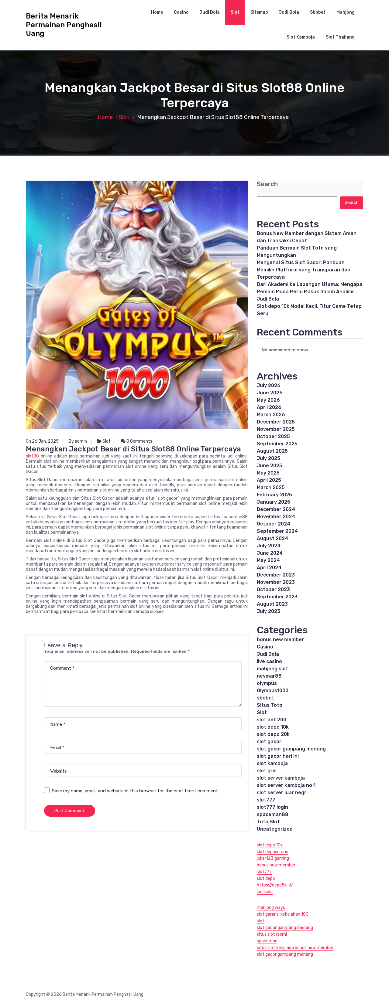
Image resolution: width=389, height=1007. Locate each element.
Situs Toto (269, 705)
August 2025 (272, 451)
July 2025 (268, 458)
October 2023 (273, 589)
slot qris (267, 771)
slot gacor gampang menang (291, 749)
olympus (267, 683)
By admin (78, 441)
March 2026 (271, 414)
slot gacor (269, 741)
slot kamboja (272, 763)
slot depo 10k (273, 727)
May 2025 (268, 473)
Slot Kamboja (301, 37)
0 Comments (139, 441)
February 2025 (274, 495)
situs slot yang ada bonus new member (295, 947)
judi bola (265, 891)
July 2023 (268, 611)
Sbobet (317, 12)
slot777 (266, 800)
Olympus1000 (272, 690)
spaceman (267, 941)
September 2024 (277, 531)
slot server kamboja (281, 778)
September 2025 (277, 444)
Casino (181, 12)
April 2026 (269, 407)
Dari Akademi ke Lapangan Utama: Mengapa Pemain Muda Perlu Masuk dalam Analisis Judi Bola (309, 291)
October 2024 (273, 524)
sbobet (265, 698)
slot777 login (272, 807)
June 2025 (269, 465)
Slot (235, 12)
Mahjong (345, 12)
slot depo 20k (273, 734)
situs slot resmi (272, 934)
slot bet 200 (271, 720)
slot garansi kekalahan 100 (282, 914)
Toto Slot (268, 822)
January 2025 (273, 502)
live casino (269, 661)
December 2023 (276, 575)
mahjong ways (271, 907)
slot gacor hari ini (278, 756)
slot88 (32, 456)
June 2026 (270, 393)
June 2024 (270, 553)
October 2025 (273, 436)
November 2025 (276, 429)
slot (260, 921)
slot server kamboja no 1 (286, 785)
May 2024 (268, 560)
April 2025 (269, 480)
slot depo (266, 878)
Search (267, 184)
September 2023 (277, 597)
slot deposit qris (272, 851)
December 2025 (276, 422)
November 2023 (276, 582)
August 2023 (272, 604)
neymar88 (269, 676)
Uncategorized (275, 829)
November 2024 (276, 516)
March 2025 (271, 487)
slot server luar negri (282, 792)
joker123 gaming (273, 858)
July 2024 (269, 546)
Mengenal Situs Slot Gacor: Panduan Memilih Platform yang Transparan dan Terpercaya (303, 270)
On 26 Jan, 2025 (42, 441)
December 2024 (276, 509)
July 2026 (269, 385)
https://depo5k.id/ (275, 885)
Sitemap (259, 12)
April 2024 (269, 567)
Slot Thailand (340, 37)
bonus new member (280, 639)
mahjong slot (272, 669)
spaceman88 (272, 814)
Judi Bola (210, 12)
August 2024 (272, 538)
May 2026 (268, 400)
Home (157, 12)
